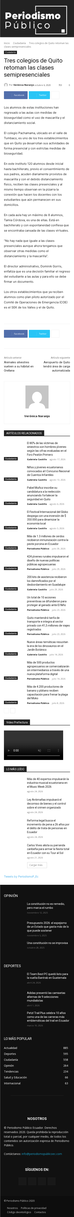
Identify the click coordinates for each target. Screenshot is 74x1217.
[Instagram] (32, 1181)
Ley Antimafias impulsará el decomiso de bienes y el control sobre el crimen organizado (46, 803)
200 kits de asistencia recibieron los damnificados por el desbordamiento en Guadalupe (47, 580)
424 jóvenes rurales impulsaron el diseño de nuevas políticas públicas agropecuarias (48, 560)
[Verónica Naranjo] (6, 85)
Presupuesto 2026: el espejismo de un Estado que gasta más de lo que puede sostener (48, 926)
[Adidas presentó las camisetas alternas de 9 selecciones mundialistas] (14, 998)
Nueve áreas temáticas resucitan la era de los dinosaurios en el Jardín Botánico (47, 645)
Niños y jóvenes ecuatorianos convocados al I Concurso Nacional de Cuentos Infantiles (48, 471)
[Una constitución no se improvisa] (14, 948)
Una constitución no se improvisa (47, 943)
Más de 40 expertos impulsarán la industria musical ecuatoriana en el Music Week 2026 (48, 782)
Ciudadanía (19, 43)
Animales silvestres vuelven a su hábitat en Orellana (19, 366)
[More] (55, 95)
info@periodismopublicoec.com (42, 1154)
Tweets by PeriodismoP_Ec (21, 876)
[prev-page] (6, 710)
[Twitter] (42, 1181)
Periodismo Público (38, 548)
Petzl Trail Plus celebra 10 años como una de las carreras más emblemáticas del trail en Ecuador (48, 1016)
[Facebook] (22, 1181)
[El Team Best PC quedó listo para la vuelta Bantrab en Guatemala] (14, 979)
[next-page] (12, 710)
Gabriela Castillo (37, 459)
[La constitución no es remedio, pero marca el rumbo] (14, 909)
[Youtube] (51, 1181)
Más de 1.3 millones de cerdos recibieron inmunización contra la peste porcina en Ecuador (47, 540)
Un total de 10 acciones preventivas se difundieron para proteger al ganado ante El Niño (47, 601)
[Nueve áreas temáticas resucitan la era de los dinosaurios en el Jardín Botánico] (14, 647)
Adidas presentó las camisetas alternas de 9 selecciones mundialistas (46, 996)
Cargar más (35, 865)
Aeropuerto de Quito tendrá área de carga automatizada (56, 366)
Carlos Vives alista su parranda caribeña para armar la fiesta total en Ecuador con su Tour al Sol (48, 849)
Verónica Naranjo (23, 84)
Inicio (7, 43)
